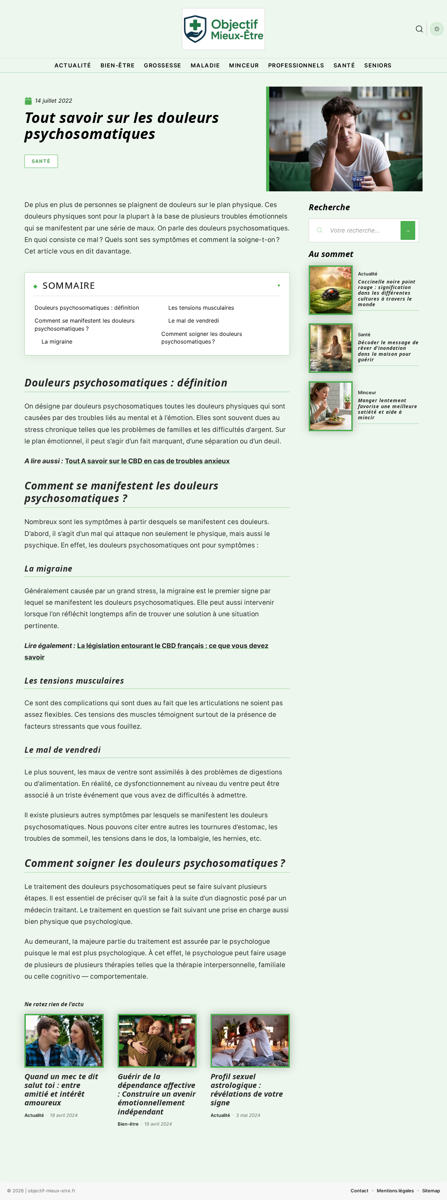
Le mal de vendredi (193, 320)
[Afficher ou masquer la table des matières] (188, 285)
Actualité (34, 1115)
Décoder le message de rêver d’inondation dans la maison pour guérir (388, 351)
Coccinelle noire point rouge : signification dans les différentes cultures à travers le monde (387, 293)
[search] (419, 29)
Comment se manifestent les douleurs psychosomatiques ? (84, 324)
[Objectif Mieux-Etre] (223, 29)
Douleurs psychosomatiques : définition (87, 307)
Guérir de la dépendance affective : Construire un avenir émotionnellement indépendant (157, 1094)
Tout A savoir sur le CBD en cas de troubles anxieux (147, 461)
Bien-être (128, 1124)
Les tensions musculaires (201, 307)
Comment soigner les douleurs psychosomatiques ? (201, 337)
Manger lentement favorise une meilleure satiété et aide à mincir (387, 409)
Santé (41, 161)
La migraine (57, 341)
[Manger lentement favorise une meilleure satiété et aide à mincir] (330, 406)
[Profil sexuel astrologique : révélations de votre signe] (250, 1041)
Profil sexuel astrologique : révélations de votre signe (247, 1089)
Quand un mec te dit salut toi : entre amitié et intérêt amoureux (61, 1089)
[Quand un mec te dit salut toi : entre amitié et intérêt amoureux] (64, 1041)
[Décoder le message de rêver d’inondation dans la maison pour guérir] (330, 348)
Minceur (367, 392)
